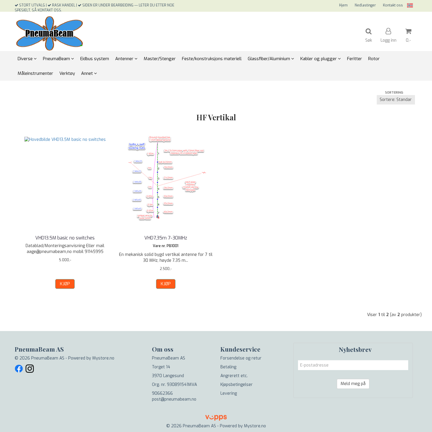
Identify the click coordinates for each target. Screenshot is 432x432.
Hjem (343, 5)
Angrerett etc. (234, 376)
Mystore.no (103, 358)
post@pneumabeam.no (174, 399)
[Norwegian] (408, 5)
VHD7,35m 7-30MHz (165, 238)
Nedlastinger (365, 5)
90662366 (162, 393)
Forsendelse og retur (241, 358)
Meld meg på (353, 384)
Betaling (228, 367)
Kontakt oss (393, 5)
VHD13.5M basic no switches (65, 238)
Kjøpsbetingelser (236, 384)
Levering (228, 393)
